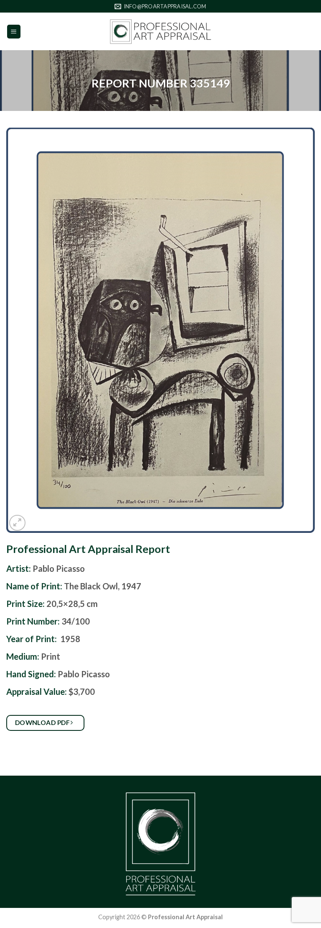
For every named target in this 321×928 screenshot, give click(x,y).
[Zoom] (17, 523)
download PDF (43, 722)
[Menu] (14, 32)
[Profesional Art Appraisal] (160, 31)
